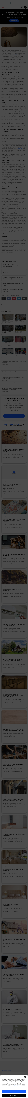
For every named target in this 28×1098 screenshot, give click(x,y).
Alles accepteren (14, 1091)
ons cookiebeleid (16, 1085)
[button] (25, 1077)
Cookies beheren (14, 1095)
